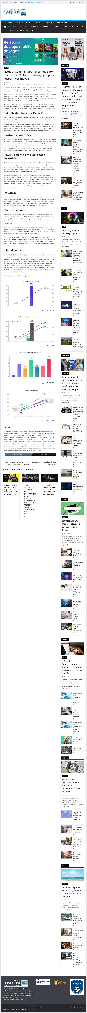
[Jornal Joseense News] (5, 27)
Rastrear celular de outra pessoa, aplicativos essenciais (77, 855)
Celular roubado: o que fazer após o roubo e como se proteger (78, 830)
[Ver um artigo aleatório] (82, 27)
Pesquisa (65, 657)
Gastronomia (67, 26)
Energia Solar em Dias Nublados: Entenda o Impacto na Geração (78, 474)
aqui (9, 276)
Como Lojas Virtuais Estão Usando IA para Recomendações (77, 576)
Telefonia (65, 775)
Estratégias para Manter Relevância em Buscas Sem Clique (71, 525)
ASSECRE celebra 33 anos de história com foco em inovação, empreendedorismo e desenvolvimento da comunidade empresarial (72, 96)
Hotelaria (29, 30)
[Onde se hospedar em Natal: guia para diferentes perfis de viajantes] (72, 875)
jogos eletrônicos (41, 84)
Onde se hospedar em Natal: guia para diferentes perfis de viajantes (71, 892)
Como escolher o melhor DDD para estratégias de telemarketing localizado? (78, 842)
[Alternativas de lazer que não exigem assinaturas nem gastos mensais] (66, 629)
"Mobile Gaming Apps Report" (13, 84)
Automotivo (44, 26)
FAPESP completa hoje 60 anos (78, 749)
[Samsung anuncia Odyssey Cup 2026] (72, 218)
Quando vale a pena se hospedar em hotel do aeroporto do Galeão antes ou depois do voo (77, 959)
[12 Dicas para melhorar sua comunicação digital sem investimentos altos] (66, 591)
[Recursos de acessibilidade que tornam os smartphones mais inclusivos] (72, 767)
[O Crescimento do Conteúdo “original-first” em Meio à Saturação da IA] (66, 429)
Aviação (33, 26)
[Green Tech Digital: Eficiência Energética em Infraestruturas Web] (66, 488)
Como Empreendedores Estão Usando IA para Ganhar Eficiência (78, 182)
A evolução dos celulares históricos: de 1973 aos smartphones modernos (77, 816)
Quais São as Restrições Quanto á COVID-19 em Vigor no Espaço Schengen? (17, 463)
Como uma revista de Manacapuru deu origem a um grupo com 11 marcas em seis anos (78, 129)
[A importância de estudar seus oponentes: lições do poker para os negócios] (49, 475)
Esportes (11, 26)
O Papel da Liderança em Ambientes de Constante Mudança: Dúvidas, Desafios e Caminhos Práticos (77, 165)
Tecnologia (22, 26)
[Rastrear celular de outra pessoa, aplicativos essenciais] (66, 856)
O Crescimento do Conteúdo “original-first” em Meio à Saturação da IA (77, 428)
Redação (8, 82)
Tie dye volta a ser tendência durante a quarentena (44, 463)
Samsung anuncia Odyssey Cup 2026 (71, 232)
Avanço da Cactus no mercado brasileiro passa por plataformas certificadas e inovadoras (77, 291)
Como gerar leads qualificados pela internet (78, 552)
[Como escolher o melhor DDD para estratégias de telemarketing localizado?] (66, 843)
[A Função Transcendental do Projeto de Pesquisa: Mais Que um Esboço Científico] (72, 648)
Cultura (19, 30)
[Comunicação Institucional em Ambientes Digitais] (66, 604)
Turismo (55, 26)
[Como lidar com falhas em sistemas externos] (66, 616)
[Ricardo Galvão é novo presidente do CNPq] (66, 740)
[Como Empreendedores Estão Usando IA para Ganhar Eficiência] (66, 183)
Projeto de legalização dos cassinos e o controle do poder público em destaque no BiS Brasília (77, 308)
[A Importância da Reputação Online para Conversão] (66, 565)
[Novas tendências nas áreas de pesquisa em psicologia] (66, 713)
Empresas (49, 22)
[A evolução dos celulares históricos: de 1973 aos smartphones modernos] (66, 817)
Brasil (10, 22)
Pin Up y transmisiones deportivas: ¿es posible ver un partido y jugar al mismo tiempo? (78, 343)
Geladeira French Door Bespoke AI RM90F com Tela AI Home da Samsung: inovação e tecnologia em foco (78, 458)
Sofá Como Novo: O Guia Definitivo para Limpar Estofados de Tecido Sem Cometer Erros (34, 3)
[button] (13, 22)
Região (19, 22)
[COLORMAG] (16, 980)
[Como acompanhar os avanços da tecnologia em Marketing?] (66, 442)
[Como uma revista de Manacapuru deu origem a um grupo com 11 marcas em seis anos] (66, 130)
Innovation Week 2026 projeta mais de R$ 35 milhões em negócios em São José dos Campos (72, 383)
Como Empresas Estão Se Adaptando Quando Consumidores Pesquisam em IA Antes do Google (78, 146)
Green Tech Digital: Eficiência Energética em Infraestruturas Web (78, 488)
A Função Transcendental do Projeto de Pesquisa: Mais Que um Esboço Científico (72, 667)
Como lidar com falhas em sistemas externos (77, 615)
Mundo (28, 22)
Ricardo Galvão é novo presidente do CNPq (77, 739)
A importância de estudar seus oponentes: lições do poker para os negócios (49, 489)
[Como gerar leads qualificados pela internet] (66, 553)
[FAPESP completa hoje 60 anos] (66, 750)
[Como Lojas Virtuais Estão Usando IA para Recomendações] (66, 577)
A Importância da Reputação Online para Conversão (78, 564)
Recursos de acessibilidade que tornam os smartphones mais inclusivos (71, 785)
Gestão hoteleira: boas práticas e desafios (78, 945)
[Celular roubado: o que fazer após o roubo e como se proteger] (66, 831)
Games (6, 67)
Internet (65, 517)
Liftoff (47, 84)
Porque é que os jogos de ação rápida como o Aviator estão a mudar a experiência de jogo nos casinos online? (77, 258)
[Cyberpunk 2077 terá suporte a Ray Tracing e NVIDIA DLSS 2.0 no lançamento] (11, 475)
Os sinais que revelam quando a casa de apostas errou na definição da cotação (78, 275)
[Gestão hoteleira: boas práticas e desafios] (66, 946)
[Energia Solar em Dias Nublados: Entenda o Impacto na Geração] (66, 475)
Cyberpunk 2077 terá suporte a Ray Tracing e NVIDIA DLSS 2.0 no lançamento (10, 489)
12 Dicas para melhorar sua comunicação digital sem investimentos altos (77, 590)
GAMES (27, 84)
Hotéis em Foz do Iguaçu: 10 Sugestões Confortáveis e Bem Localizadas (78, 933)
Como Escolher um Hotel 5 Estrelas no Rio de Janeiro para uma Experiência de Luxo (78, 919)
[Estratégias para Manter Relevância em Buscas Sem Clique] (72, 508)
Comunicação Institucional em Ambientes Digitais (77, 603)
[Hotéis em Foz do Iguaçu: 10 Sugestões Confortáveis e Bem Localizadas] (66, 934)
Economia (38, 22)
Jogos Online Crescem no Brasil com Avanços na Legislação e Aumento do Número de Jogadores (76, 326)
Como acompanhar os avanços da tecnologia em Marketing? (77, 442)
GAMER (22, 84)
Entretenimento (62, 22)
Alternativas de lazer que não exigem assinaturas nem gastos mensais (77, 628)
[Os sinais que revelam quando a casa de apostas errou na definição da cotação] (66, 276)
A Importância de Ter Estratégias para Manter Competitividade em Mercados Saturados (78, 196)
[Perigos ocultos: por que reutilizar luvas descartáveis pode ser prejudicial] (66, 699)
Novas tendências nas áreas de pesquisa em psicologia (77, 712)
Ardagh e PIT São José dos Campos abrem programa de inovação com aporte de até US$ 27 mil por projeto (78, 413)
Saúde (10, 30)
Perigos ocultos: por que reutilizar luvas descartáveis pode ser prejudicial (77, 698)
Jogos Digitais (33, 84)
